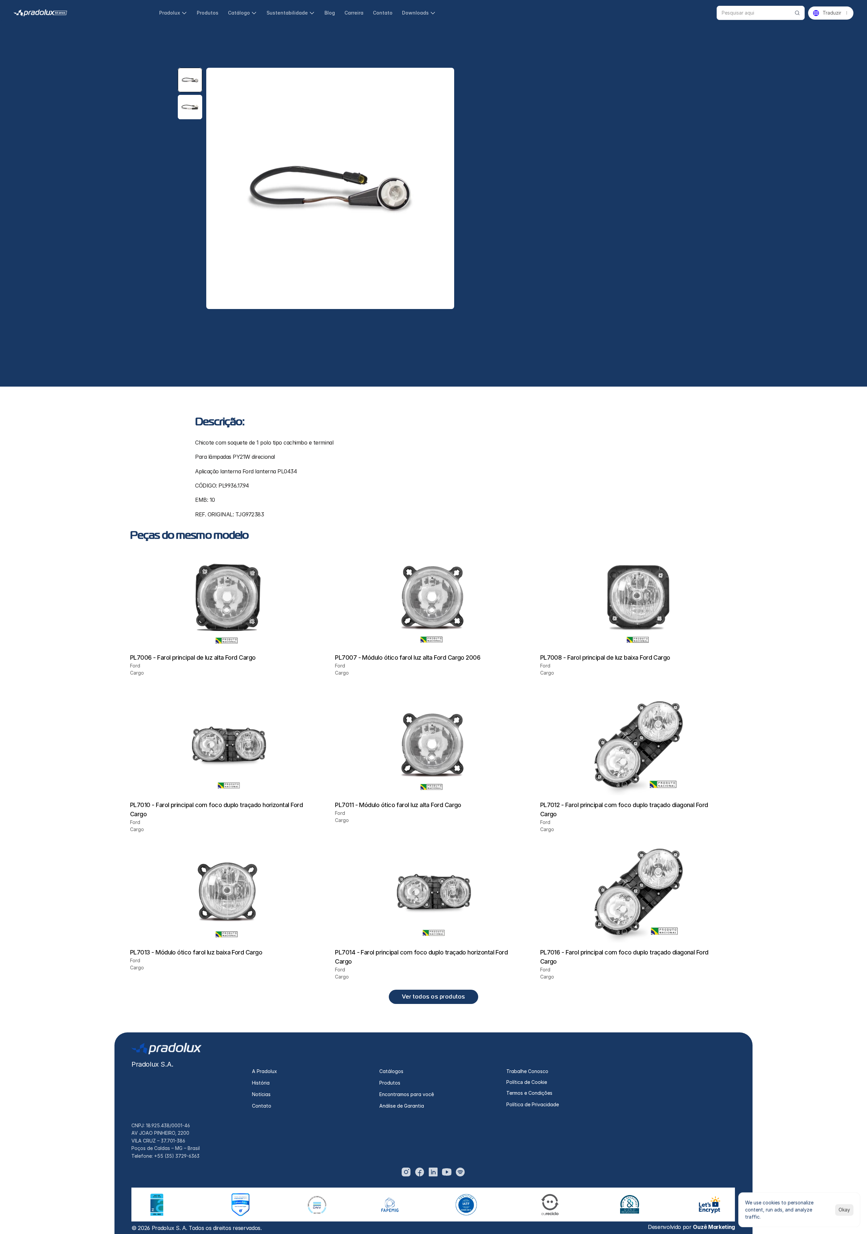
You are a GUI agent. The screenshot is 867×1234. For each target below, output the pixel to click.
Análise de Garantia (401, 1106)
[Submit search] (797, 13)
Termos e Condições (529, 1093)
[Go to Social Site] (406, 1172)
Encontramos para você (406, 1094)
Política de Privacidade (532, 1104)
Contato (261, 1106)
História (261, 1083)
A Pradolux (264, 1071)
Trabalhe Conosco (527, 1071)
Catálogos (391, 1071)
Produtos (389, 1083)
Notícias (261, 1094)
